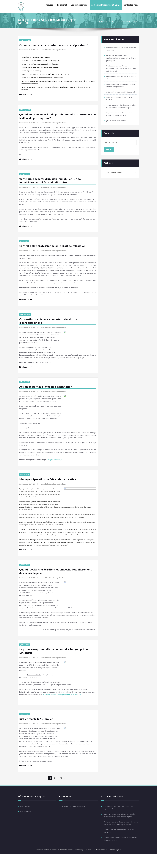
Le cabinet (62, 5)
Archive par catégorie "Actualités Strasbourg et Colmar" (121, 21)
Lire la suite (24, 95)
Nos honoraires (26, 811)
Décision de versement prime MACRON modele (62, 694)
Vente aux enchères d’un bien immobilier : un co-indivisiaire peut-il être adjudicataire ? (50, 180)
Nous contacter (26, 806)
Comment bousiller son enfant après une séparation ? (53, 45)
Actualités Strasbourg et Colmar (106, 5)
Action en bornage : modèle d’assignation (45, 386)
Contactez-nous (130, 5)
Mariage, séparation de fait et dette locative (47, 479)
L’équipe (49, 5)
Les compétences (79, 5)
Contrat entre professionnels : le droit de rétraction (52, 246)
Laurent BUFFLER (28, 50)
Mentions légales (115, 850)
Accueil (99, 21)
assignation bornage (54, 459)
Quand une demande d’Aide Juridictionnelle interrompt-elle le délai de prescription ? (121, 58)
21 (61, 778)
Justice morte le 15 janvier (36, 719)
